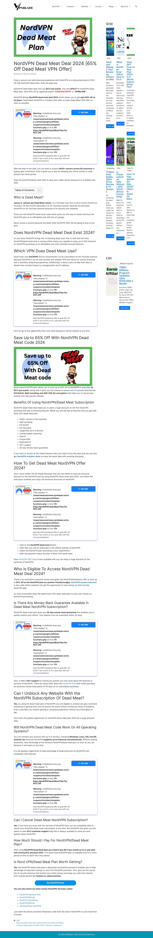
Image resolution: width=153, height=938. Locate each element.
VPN (18, 920)
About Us (124, 6)
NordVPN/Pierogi (27, 897)
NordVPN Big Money (28, 900)
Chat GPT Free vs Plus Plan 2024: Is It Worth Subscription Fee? (131, 74)
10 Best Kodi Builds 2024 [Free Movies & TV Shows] (110, 182)
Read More (111, 126)
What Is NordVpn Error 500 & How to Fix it (120, 71)
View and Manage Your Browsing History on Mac (110, 71)
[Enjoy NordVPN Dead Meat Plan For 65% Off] (23, 113)
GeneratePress (89, 934)
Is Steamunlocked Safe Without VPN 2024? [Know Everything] (120, 184)
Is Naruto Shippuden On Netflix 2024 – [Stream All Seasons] (38, 925)
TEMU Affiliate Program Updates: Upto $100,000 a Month (126, 275)
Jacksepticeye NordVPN (30, 906)
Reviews (84, 6)
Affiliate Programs (126, 263)
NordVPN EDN (69, 683)
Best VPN (56, 6)
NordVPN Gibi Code (27, 559)
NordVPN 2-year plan (80, 387)
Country (98, 6)
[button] (136, 6)
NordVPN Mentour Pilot (30, 894)
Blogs (111, 6)
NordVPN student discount (84, 582)
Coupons (70, 6)
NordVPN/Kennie (27, 903)
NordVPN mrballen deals (28, 456)
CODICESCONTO (63, 91)
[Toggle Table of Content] (38, 190)
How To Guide (130, 169)
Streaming (110, 168)
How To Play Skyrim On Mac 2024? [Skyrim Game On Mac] (131, 186)
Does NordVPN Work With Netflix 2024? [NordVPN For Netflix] (40, 923)
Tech (129, 58)
